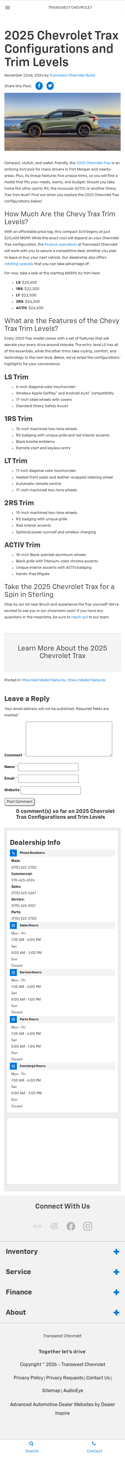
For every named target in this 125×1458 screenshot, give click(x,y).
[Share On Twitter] (50, 86)
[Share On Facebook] (39, 86)
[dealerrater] (54, 1226)
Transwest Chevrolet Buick (72, 75)
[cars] (37, 1226)
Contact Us (98, 1378)
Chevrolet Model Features (44, 680)
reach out (79, 617)
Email (10, 778)
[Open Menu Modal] (8, 7)
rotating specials (18, 264)
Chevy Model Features (86, 680)
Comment (14, 755)
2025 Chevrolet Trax (93, 163)
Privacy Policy (28, 1378)
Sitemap (51, 1391)
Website (11, 790)
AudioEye (73, 1391)
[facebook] (71, 1226)
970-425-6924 (23, 880)
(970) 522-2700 (24, 868)
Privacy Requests (64, 1378)
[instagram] (87, 1226)
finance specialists (60, 245)
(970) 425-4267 (23, 893)
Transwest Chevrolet (83, 1365)
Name (10, 767)
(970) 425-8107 (23, 906)
